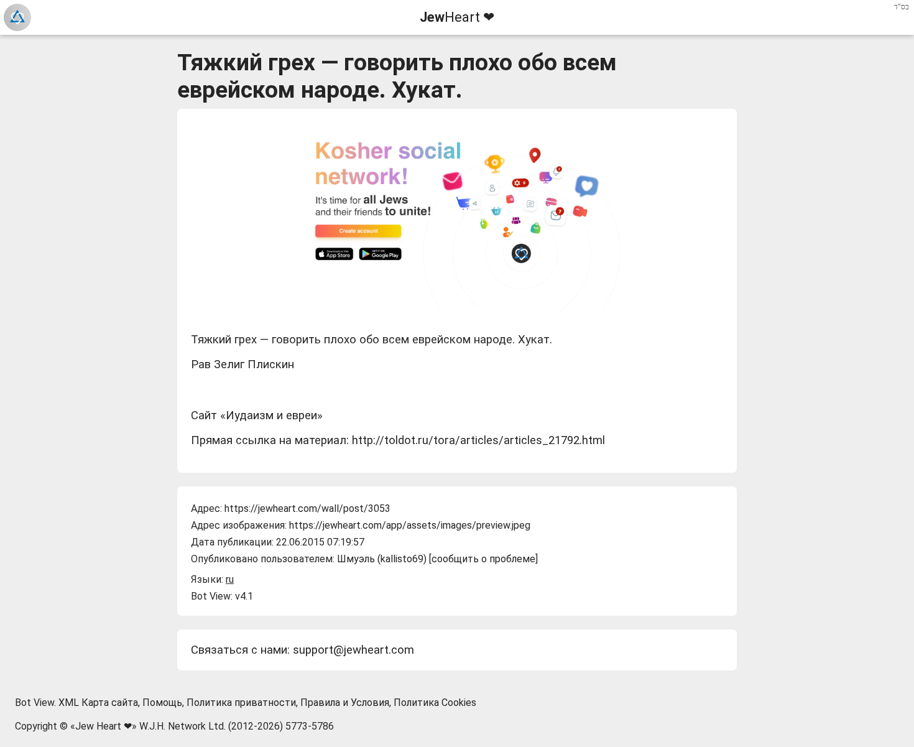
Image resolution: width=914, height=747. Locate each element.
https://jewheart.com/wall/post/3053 (307, 508)
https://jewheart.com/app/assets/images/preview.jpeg (409, 525)
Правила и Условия (344, 702)
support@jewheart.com (353, 650)
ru (230, 579)
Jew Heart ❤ (103, 726)
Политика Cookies (435, 702)
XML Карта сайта (98, 702)
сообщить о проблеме (483, 559)
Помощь (162, 702)
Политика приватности (241, 702)
